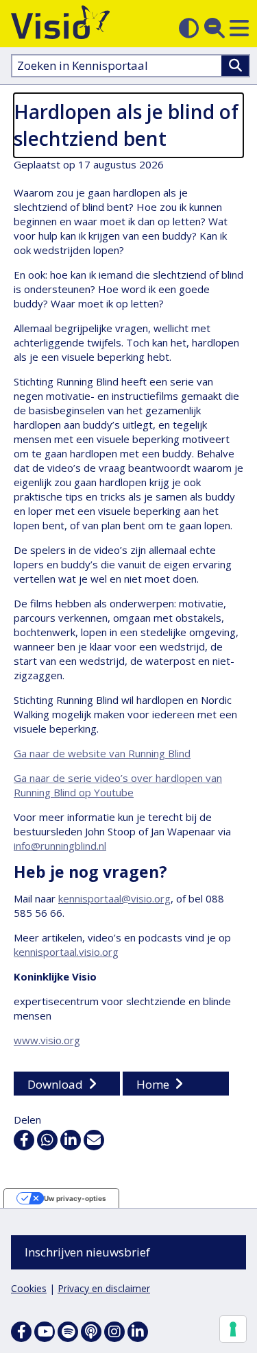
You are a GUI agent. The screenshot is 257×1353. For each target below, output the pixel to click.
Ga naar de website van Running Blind (102, 753)
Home (152, 1084)
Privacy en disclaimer (104, 1288)
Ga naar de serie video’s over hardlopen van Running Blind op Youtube (118, 785)
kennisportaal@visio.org (114, 898)
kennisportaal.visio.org (66, 952)
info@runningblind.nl (60, 845)
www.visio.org (47, 1040)
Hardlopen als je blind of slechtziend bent (126, 125)
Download (55, 1084)
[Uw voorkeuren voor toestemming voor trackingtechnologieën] (233, 1329)
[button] (239, 28)
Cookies (29, 1288)
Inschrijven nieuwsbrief (87, 1252)
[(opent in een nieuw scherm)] (44, 1332)
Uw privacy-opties (75, 1198)
